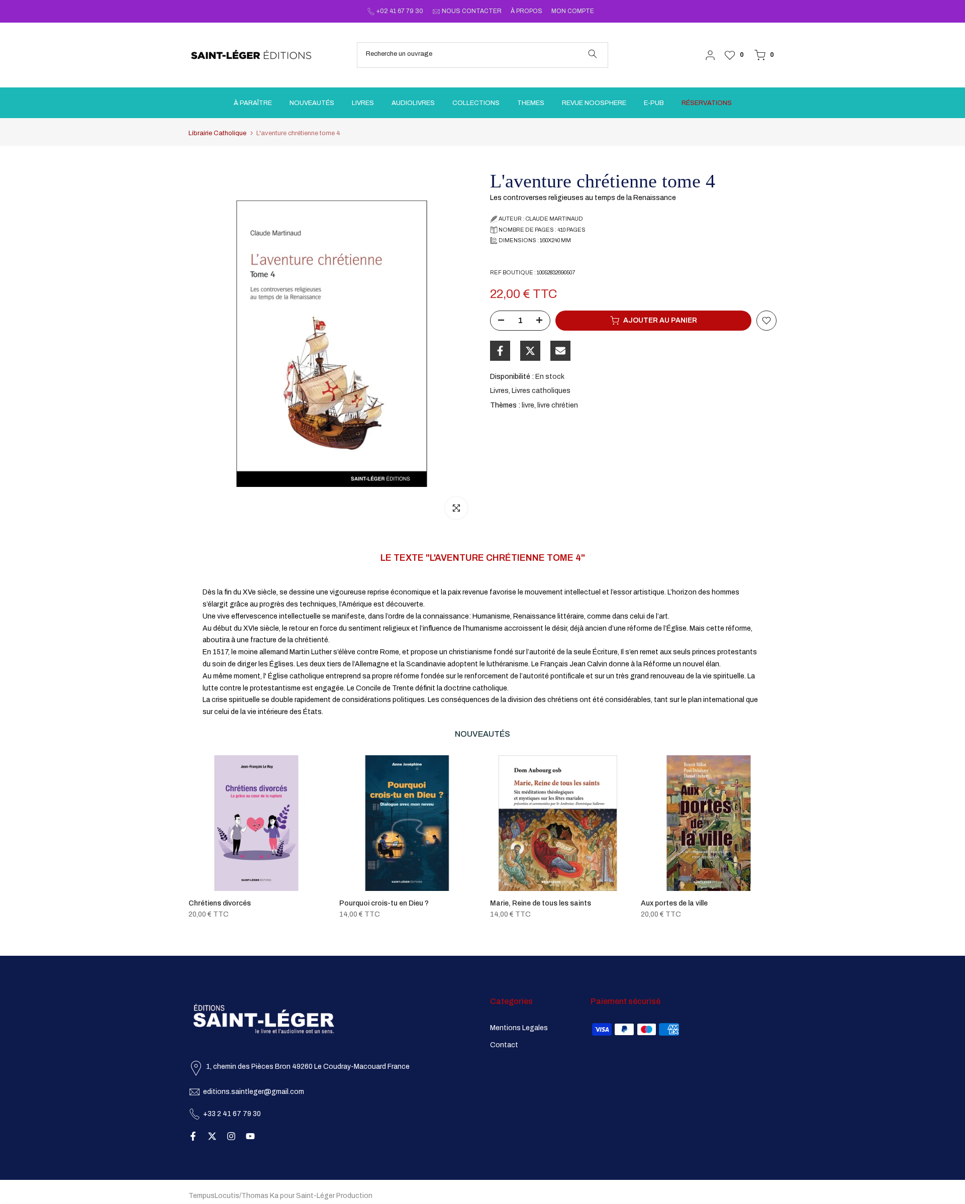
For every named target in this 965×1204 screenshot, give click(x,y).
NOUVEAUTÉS (312, 103)
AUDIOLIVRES (413, 103)
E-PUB (654, 103)
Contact (504, 1045)
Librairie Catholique (217, 133)
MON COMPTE (572, 11)
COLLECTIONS (476, 103)
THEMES (530, 103)
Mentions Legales (519, 1028)
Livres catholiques (541, 390)
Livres (499, 390)
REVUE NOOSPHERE (594, 103)
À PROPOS (526, 11)
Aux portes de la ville (674, 903)
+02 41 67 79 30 (399, 11)
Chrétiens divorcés (219, 903)
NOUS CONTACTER (472, 11)
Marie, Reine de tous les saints (540, 903)
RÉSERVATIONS (707, 103)
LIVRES (363, 103)
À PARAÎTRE (253, 103)
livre (528, 405)
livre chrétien (557, 405)
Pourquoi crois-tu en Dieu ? (384, 903)
